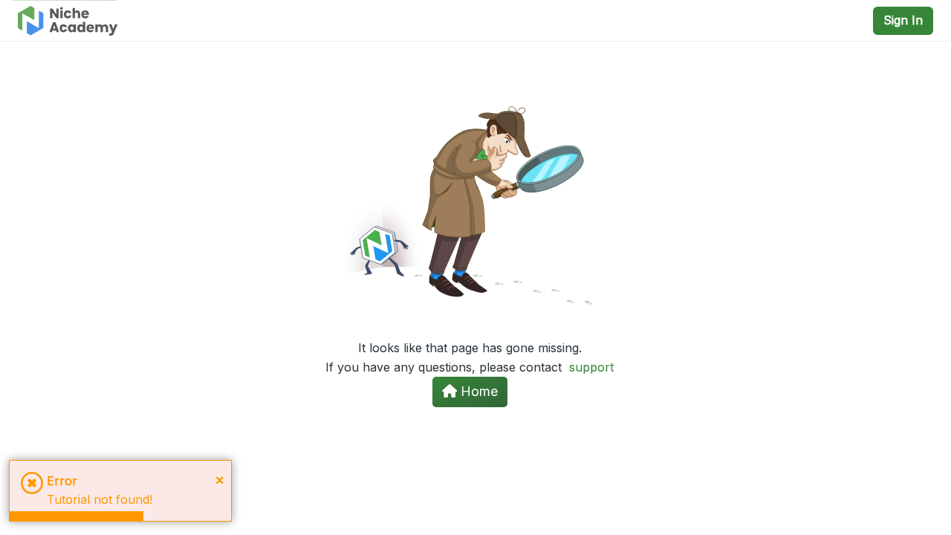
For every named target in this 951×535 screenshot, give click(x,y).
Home (477, 391)
